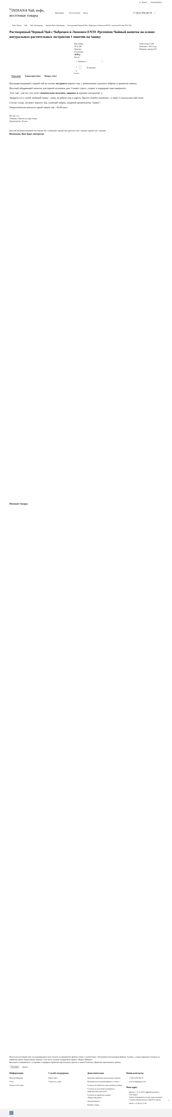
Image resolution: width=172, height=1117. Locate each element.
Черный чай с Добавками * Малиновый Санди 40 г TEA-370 (35, 726)
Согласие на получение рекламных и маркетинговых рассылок (101, 1090)
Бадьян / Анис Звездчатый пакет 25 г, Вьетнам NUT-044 (32, 356)
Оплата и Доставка (16, 1085)
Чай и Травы (17, 25)
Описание (16, 76)
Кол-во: (77, 57)
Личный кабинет (93, 1101)
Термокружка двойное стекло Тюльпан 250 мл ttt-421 (31, 296)
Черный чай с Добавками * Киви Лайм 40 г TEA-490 (32, 968)
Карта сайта (53, 1078)
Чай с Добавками (36, 25)
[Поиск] (123, 13)
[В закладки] (160, 141)
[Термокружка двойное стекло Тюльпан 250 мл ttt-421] (86, 276)
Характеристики (32, 76)
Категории (59, 13)
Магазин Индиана (16, 1078)
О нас (11, 1082)
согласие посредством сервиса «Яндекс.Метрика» (73, 1060)
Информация (16, 1073)
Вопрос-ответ (50, 76)
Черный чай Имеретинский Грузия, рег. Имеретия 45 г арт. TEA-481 (38, 417)
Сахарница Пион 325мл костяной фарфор (27, 175)
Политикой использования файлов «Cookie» (116, 1057)
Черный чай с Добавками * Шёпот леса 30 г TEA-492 (32, 908)
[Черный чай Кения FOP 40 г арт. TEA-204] (86, 457)
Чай (25, 25)
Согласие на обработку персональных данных (104, 1085)
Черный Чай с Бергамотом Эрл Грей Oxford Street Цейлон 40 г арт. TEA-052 (41, 545)
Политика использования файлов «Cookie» (103, 1082)
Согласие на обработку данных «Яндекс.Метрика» (99, 1096)
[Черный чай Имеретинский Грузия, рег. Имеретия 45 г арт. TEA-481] (86, 396)
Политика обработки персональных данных (104, 1078)
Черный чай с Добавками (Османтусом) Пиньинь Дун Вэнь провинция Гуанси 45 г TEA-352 (48, 787)
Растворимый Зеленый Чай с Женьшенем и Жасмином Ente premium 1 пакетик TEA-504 (46, 1028)
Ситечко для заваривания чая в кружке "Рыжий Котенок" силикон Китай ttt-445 (42, 236)
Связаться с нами (54, 1082)
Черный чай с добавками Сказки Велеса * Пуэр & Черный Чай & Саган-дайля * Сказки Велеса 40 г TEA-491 (54, 847)
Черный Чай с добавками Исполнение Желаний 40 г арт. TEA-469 (37, 666)
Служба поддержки (58, 1073)
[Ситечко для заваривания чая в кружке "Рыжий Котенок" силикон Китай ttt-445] (86, 215)
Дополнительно (95, 1073)
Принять (25, 1067)
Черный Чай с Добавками (55, 25)
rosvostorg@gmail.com (137, 1082)
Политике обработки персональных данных (103, 1062)
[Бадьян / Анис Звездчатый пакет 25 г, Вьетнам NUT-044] (86, 336)
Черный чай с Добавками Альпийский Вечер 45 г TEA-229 (34, 606)
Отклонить (14, 1067)
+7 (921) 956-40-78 (136, 1078)
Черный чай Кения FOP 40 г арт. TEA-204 (27, 477)
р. (143, 2)
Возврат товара (93, 1105)
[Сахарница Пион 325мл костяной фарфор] (86, 155)
